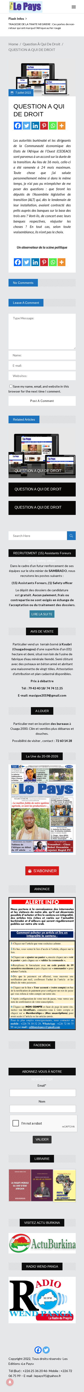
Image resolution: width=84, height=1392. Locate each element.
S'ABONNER (45, 871)
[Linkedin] (35, 126)
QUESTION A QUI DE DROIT (38, 471)
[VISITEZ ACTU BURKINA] (42, 1243)
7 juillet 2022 (23, 92)
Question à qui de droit (41, 44)
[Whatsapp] (53, 126)
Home (13, 44)
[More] (61, 126)
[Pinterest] (44, 126)
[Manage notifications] (9, 1382)
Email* (42, 1085)
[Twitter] (26, 126)
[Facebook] (18, 126)
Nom (42, 1101)
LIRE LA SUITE (42, 614)
